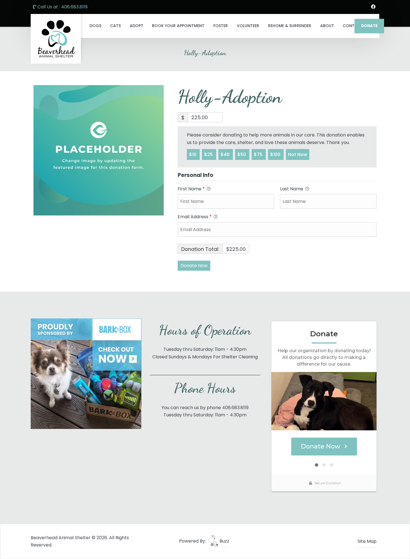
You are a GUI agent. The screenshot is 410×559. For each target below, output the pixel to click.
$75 (259, 154)
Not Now (297, 154)
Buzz (223, 541)
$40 (226, 154)
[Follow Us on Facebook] (373, 7)
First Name (191, 189)
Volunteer (248, 25)
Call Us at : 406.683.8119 (62, 7)
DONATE (369, 25)
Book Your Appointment (178, 25)
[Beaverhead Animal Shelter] (56, 39)
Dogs (95, 25)
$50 (242, 154)
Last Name (292, 189)
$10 (193, 154)
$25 (209, 154)
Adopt (136, 25)
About (327, 25)
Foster (220, 25)
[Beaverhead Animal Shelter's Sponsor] (86, 373)
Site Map (367, 541)
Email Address (195, 216)
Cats (115, 25)
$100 (275, 154)
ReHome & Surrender (289, 25)
